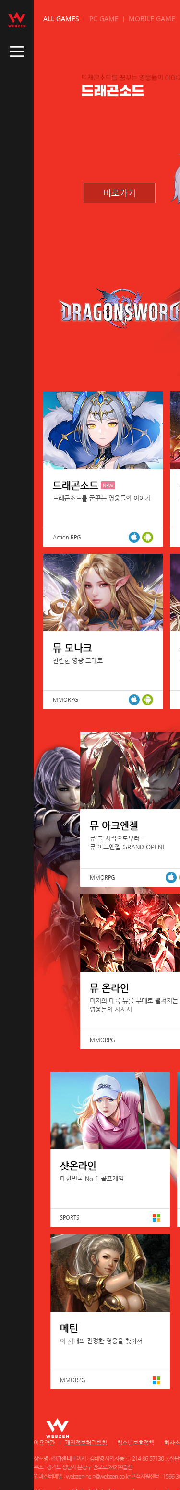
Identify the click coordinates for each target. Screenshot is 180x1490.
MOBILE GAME (152, 18)
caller (17, 51)
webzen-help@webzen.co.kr (98, 1476)
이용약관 (44, 1442)
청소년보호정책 (135, 1442)
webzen (16, 19)
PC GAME (104, 18)
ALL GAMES (61, 18)
